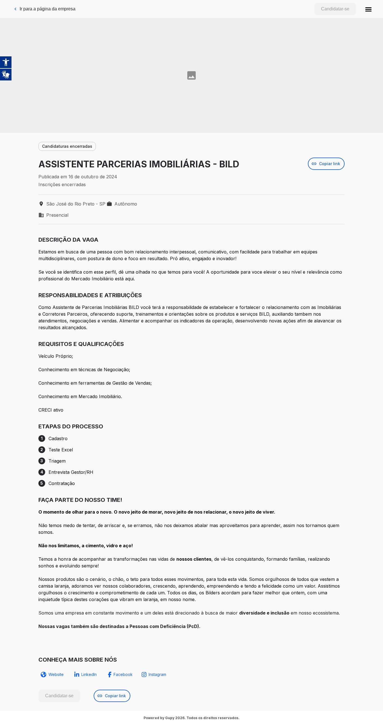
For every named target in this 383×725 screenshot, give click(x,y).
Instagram (157, 674)
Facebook (123, 674)
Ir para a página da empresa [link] (47, 8)
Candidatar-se (335, 8)
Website (56, 674)
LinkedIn (89, 674)
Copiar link (329, 163)
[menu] (368, 9)
